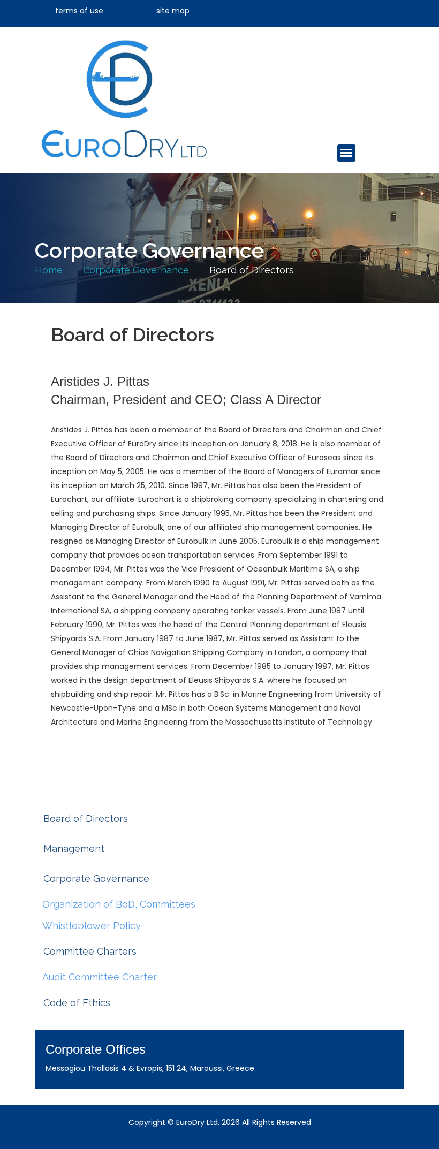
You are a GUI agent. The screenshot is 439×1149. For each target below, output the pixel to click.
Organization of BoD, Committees (118, 904)
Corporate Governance (136, 270)
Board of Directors (85, 818)
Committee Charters (90, 951)
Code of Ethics (76, 1002)
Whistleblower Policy (91, 925)
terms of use (79, 10)
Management (73, 848)
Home (49, 270)
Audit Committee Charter (99, 977)
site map (173, 10)
